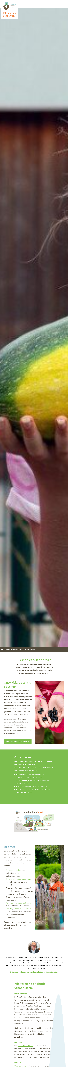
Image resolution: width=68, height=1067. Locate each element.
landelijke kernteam (25, 1045)
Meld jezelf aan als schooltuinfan (18, 903)
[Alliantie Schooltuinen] (9, 6)
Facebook (28, 909)
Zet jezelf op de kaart (14, 870)
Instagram (17, 909)
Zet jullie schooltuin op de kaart (18, 879)
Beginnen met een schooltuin (17, 741)
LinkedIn (9, 909)
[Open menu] (3, 4)
